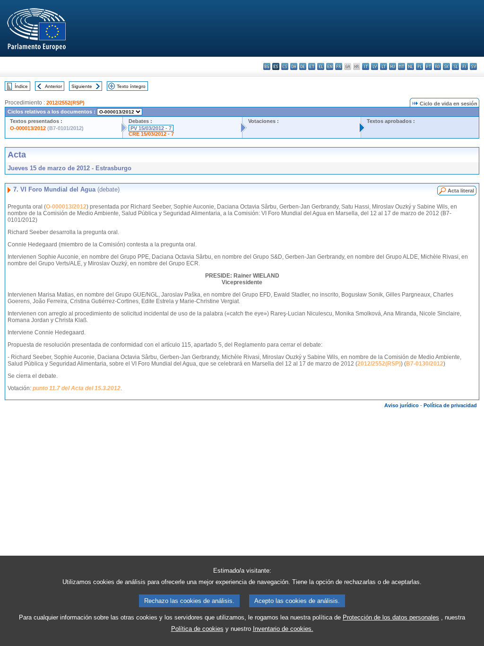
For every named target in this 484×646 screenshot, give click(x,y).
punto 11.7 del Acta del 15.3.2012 (77, 388)
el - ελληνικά (320, 66)
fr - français (338, 66)
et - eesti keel (311, 66)
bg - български (266, 66)
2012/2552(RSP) (65, 102)
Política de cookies (197, 628)
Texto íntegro (131, 86)
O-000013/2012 (28, 128)
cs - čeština (284, 66)
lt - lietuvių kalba (383, 66)
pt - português (428, 66)
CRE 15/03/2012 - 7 (151, 134)
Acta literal (461, 190)
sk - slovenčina (446, 66)
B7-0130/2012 (424, 363)
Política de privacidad (450, 405)
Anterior (53, 86)
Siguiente (81, 86)
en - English (329, 66)
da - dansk (293, 66)
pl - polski (419, 66)
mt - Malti (401, 66)
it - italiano (365, 66)
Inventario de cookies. (283, 628)
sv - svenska (473, 66)
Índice (21, 86)
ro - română (437, 66)
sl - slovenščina (455, 66)
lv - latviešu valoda (374, 66)
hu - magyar (392, 66)
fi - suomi (464, 66)
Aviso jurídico (401, 405)
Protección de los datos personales (391, 617)
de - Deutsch (302, 66)
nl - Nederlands (410, 66)
